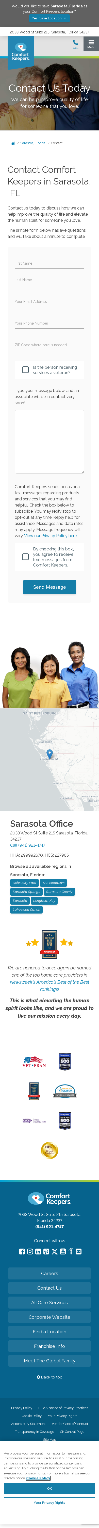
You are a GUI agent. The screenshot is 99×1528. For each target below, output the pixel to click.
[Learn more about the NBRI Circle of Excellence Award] (49, 1158)
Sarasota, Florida (32, 143)
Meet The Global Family (49, 1360)
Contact (56, 143)
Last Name (23, 280)
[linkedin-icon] (38, 1251)
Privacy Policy (21, 1408)
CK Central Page (72, 1432)
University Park (24, 883)
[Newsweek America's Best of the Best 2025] (34, 1099)
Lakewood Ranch (26, 909)
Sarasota (20, 901)
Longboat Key (44, 901)
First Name (23, 263)
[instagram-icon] (30, 1251)
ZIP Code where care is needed (41, 345)
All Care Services (49, 1302)
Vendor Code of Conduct (70, 1424)
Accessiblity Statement (28, 1424)
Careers (49, 1273)
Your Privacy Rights (62, 1416)
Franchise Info (49, 1346)
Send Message (49, 587)
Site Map (49, 1439)
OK (49, 1488)
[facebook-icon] (22, 1251)
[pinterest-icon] (46, 1251)
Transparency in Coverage (34, 1432)
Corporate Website (49, 1317)
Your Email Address (31, 302)
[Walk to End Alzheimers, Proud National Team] (34, 1122)
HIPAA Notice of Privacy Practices (63, 1408)
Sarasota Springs (26, 892)
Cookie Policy (32, 1416)
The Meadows (53, 883)
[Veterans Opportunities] (34, 1068)
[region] (49, 1482)
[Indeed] (70, 1252)
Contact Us (49, 1288)
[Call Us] (76, 45)
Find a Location (49, 1331)
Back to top (51, 1377)
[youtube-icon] (63, 1251)
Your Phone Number (31, 323)
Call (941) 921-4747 (27, 845)
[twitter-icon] (55, 1252)
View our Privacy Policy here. (50, 535)
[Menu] (91, 45)
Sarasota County (59, 892)
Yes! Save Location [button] (47, 18)
